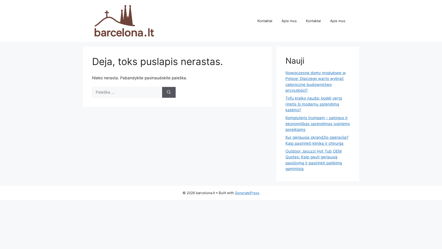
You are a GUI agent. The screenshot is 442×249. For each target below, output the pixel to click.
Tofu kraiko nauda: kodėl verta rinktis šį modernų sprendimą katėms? (313, 104)
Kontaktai (264, 21)
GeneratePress (247, 193)
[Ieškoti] (169, 92)
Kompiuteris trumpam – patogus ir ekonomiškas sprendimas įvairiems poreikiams (317, 124)
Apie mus (289, 21)
